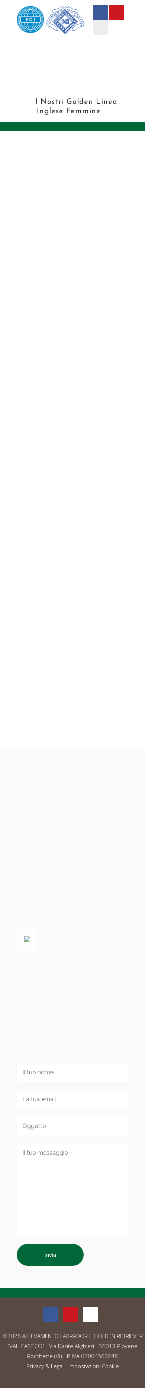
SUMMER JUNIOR (51, 495)
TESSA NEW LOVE (53, 605)
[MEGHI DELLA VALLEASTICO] (72, 224)
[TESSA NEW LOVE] (72, 556)
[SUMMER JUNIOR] (72, 408)
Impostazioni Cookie (93, 1366)
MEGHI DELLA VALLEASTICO (70, 310)
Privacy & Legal (45, 1366)
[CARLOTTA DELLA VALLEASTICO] (72, 665)
